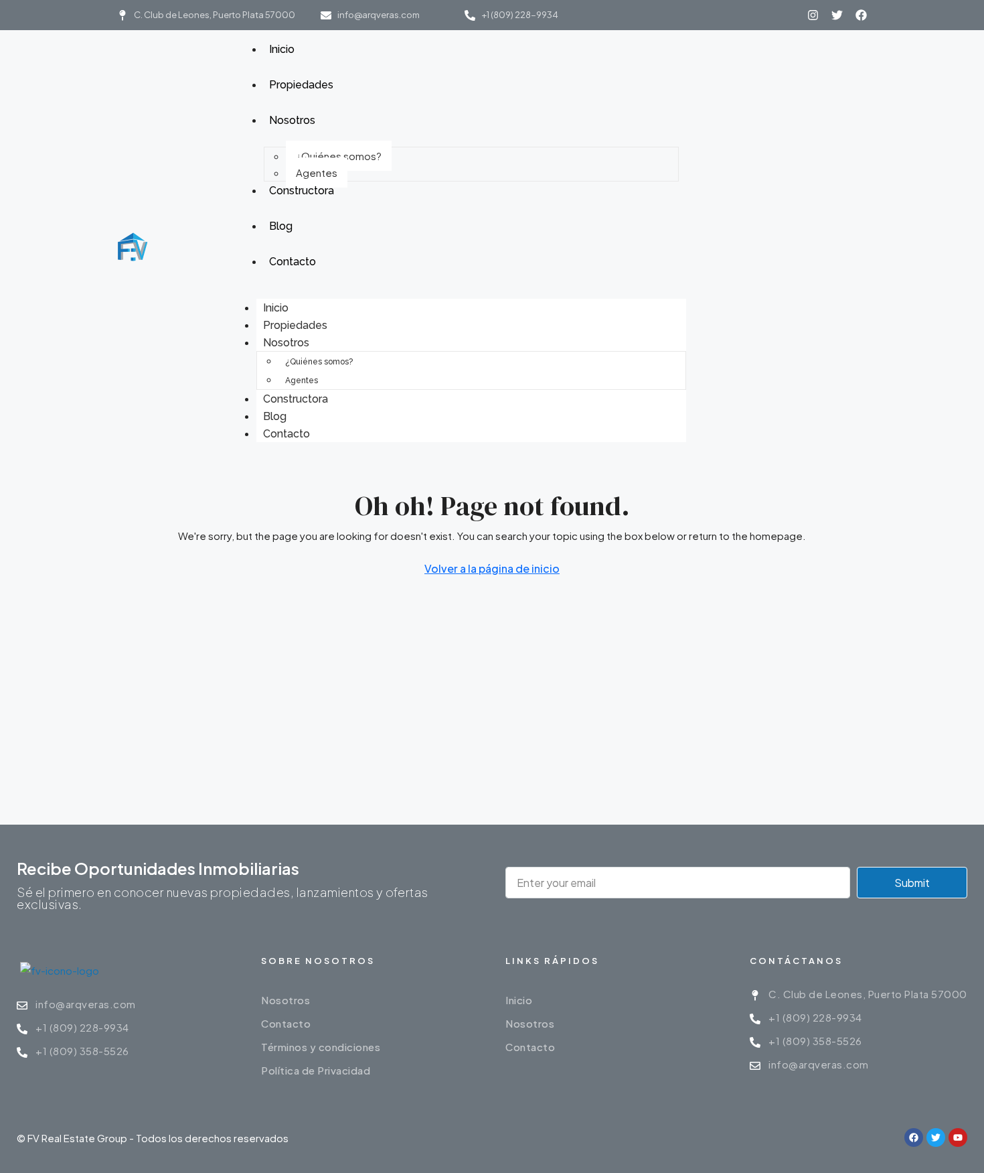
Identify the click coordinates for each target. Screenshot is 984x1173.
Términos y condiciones (320, 1046)
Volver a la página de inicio (492, 568)
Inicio (276, 307)
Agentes (316, 172)
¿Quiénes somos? (339, 155)
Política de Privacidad (315, 1070)
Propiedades (295, 325)
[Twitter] (837, 15)
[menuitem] (708, 248)
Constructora (295, 399)
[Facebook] (861, 15)
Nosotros (286, 342)
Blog (274, 416)
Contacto (286, 433)
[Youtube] (958, 1137)
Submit (912, 883)
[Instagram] (813, 15)
